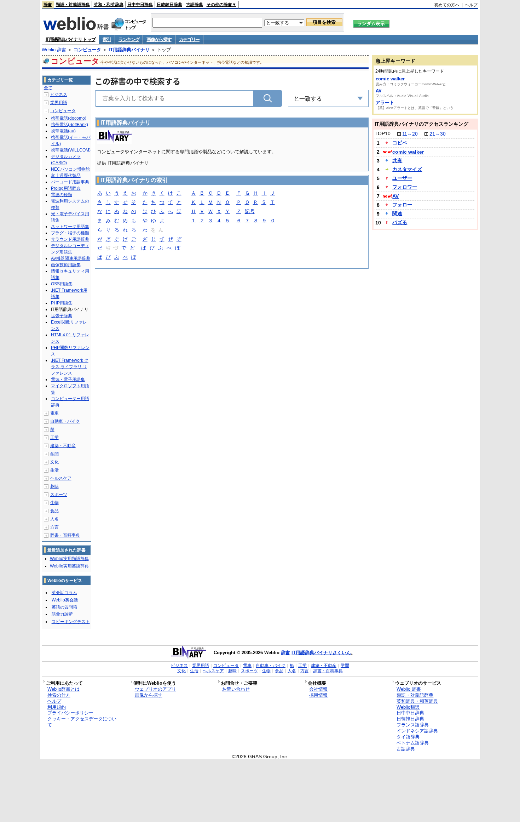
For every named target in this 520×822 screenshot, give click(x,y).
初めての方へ (447, 4)
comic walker (390, 78)
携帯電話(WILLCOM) (71, 150)
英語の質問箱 (64, 607)
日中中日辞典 (140, 4)
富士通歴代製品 (66, 175)
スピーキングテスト (71, 621)
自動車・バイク (65, 421)
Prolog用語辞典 (66, 188)
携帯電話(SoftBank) (69, 124)
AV (379, 90)
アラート (385, 102)
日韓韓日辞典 (169, 4)
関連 (397, 213)
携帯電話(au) (63, 131)
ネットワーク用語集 (70, 226)
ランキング (129, 39)
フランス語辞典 (413, 724)
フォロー (402, 204)
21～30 (437, 134)
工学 (54, 437)
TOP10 (383, 133)
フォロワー (404, 187)
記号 (250, 211)
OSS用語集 (62, 283)
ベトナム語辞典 (413, 743)
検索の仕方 (58, 695)
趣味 (54, 486)
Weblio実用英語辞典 (69, 566)
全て (48, 88)
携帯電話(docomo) (68, 118)
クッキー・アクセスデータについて (81, 721)
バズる (399, 222)
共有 (397, 160)
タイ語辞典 (408, 737)
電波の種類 (61, 194)
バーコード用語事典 (70, 181)
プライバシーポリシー (70, 712)
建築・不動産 (63, 445)
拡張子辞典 (61, 315)
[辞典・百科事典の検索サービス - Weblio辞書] (76, 28)
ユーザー (402, 178)
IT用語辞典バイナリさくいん (321, 652)
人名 (54, 518)
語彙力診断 (62, 614)
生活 (54, 470)
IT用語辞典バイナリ (129, 49)
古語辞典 (194, 4)
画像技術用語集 (66, 264)
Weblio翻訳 (408, 707)
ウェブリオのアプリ (155, 689)
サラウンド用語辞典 (70, 239)
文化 (54, 461)
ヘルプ (471, 4)
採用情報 (318, 695)
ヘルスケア (60, 478)
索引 (107, 39)
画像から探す (158, 39)
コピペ (399, 142)
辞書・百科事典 (65, 535)
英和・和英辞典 (108, 4)
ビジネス (58, 94)
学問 (54, 453)
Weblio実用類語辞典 (69, 558)
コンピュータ (87, 49)
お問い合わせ (236, 689)
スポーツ (58, 494)
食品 (54, 510)
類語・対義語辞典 (73, 4)
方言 (54, 527)
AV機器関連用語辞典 (70, 258)
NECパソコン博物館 (70, 169)
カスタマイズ (407, 169)
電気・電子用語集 (68, 379)
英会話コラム (64, 592)
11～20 (410, 134)
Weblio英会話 (65, 600)
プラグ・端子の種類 (70, 232)
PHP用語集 (62, 303)
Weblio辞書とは (63, 689)
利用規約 (56, 707)
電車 (54, 413)
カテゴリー (189, 39)
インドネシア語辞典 (417, 730)
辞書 (48, 4)
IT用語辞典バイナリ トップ (71, 39)
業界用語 (58, 102)
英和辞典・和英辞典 (417, 701)
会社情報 (318, 689)
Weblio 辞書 (54, 49)
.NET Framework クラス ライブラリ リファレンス (69, 367)
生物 (54, 502)
